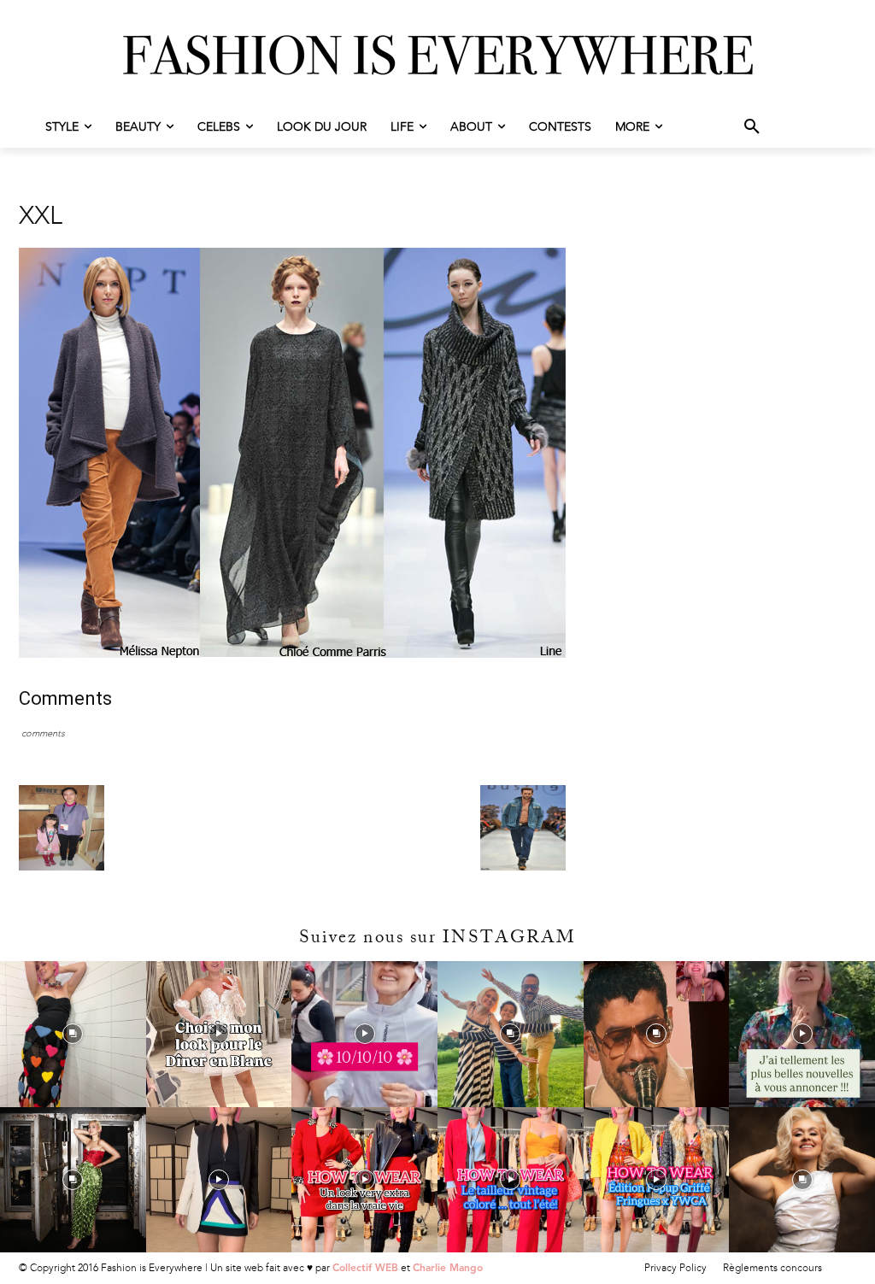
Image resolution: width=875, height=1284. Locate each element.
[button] (751, 127)
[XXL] (292, 654)
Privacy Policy (675, 1268)
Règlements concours (772, 1268)
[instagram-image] (73, 1034)
